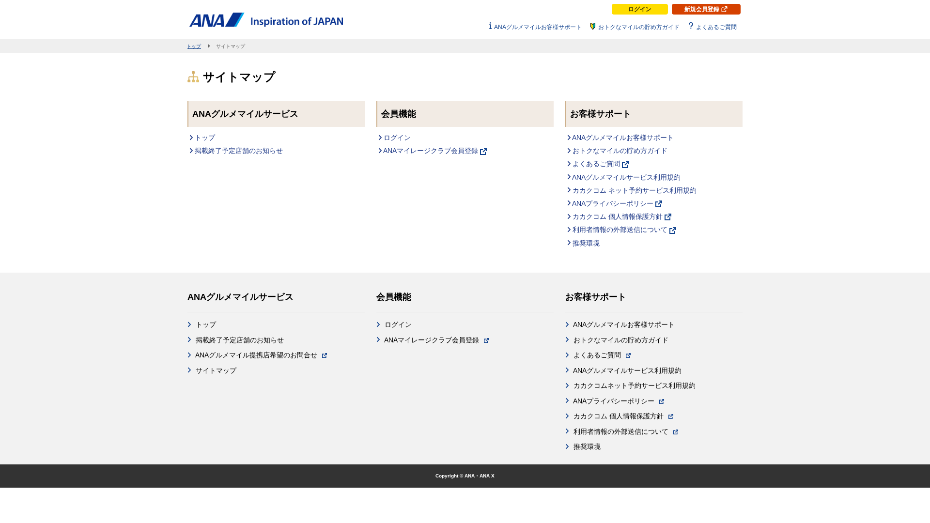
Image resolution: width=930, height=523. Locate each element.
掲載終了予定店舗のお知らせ (238, 150)
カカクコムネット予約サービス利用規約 (634, 385)
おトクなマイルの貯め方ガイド (619, 150)
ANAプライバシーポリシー (613, 203)
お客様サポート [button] (595, 297)
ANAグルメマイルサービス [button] (240, 297)
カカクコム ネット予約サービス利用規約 (634, 190)
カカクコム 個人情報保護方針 (618, 216)
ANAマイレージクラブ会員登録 (431, 150)
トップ (204, 137)
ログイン (639, 9)
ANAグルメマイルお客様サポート (622, 137)
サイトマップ (215, 370)
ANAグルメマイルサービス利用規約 (626, 177)
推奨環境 (585, 243)
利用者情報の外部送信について (620, 229)
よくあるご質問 (596, 164)
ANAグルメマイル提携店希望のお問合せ (256, 355)
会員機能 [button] (393, 297)
